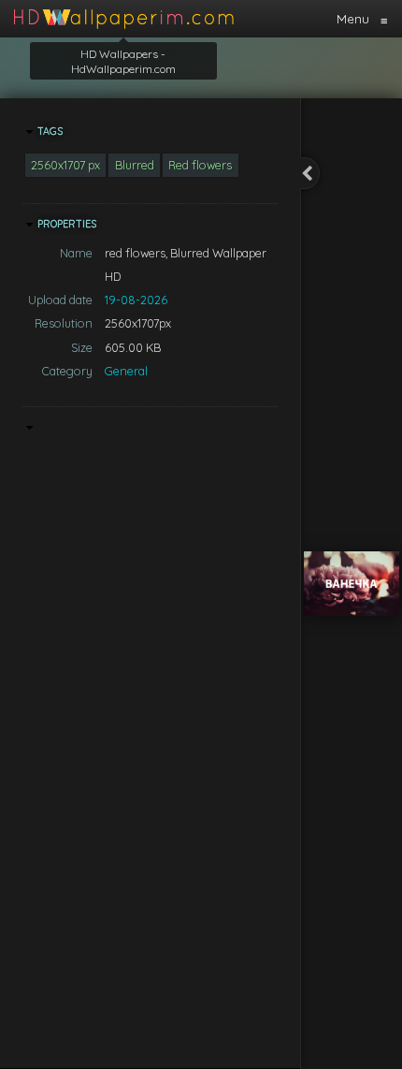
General (126, 370)
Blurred (134, 164)
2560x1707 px (65, 164)
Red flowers (200, 164)
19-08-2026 (136, 299)
